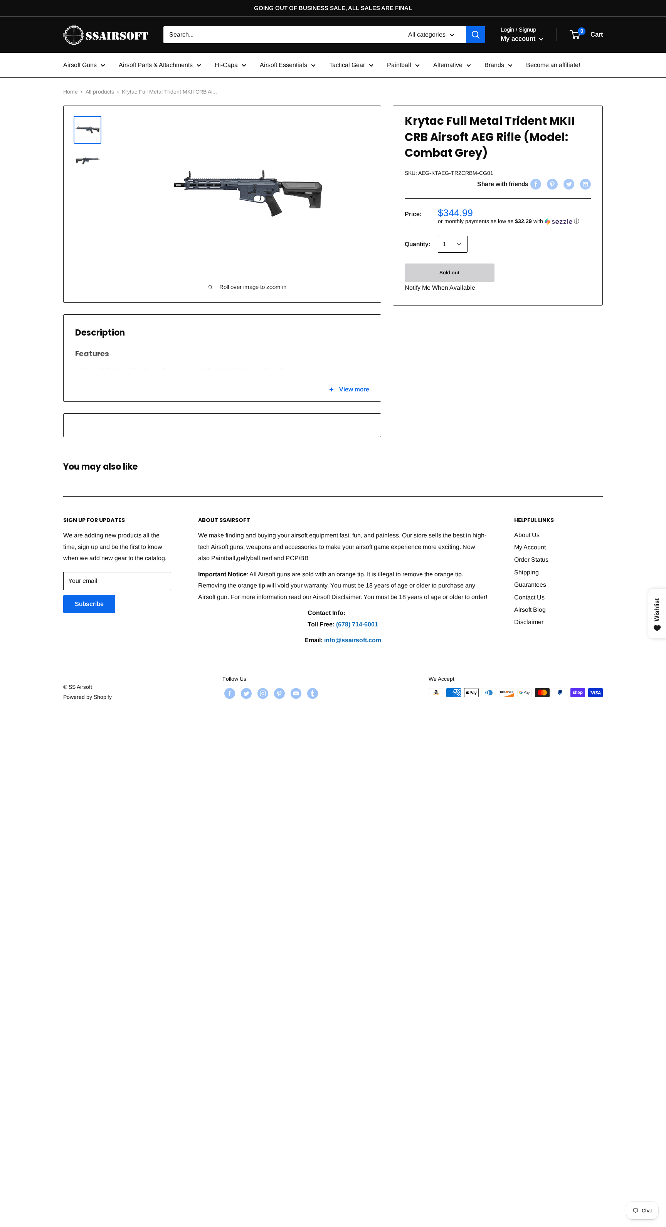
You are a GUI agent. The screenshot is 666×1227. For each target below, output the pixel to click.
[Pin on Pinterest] (551, 184)
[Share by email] (584, 184)
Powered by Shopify (87, 697)
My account (519, 38)
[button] (514, 221)
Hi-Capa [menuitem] (226, 65)
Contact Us (529, 597)
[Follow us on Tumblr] (311, 693)
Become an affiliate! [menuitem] (553, 65)
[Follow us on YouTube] (295, 693)
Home (70, 92)
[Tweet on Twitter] (568, 184)
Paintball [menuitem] (399, 65)
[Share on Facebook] (534, 184)
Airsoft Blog (530, 609)
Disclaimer (528, 622)
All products (100, 92)
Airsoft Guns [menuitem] (80, 65)
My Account (530, 547)
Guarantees (530, 584)
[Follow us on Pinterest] (278, 693)
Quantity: (418, 244)
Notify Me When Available (440, 287)
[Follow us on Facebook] (228, 693)
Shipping (526, 572)
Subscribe (89, 604)
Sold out (449, 272)
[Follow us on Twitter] (245, 693)
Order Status (531, 559)
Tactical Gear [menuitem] (347, 65)
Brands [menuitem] (494, 65)
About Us (527, 535)
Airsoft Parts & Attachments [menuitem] (156, 65)
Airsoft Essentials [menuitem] (283, 65)
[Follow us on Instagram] (262, 693)
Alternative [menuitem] (447, 65)
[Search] (475, 34)
